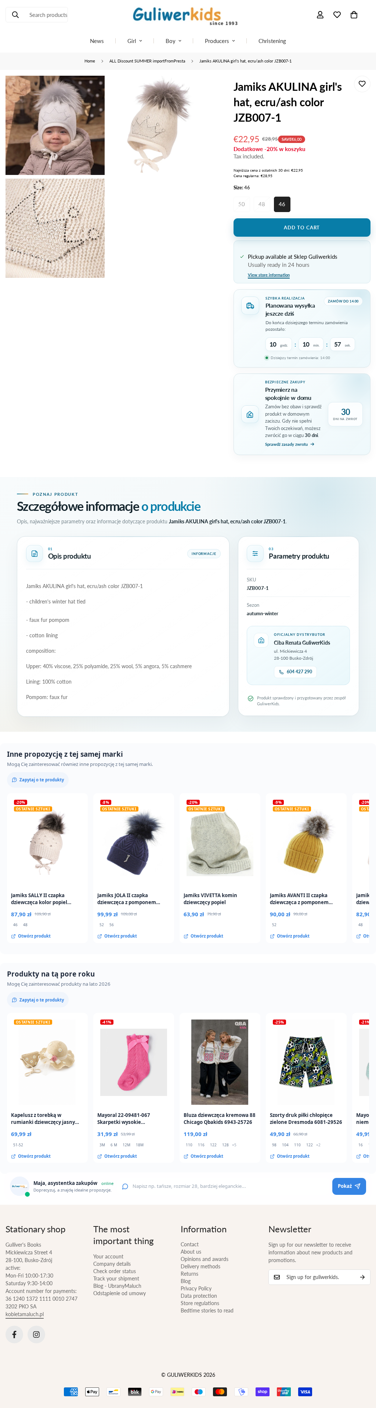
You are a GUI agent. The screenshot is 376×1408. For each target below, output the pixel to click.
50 (241, 204)
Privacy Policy (196, 1288)
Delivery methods (200, 1266)
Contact (190, 1244)
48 (261, 204)
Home (89, 60)
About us (191, 1251)
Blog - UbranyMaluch (117, 1286)
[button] (354, 14)
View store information (269, 274)
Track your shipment (116, 1278)
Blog (186, 1281)
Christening (272, 40)
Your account (108, 1256)
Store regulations (200, 1303)
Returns (189, 1274)
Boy (171, 40)
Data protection (199, 1296)
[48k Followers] (14, 1334)
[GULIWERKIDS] (188, 14)
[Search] (15, 15)
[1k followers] (36, 1334)
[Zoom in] (91, 91)
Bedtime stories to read (207, 1310)
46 (282, 204)
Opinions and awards (204, 1259)
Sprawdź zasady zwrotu (286, 444)
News (97, 40)
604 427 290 (299, 671)
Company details (112, 1264)
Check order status (114, 1271)
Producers (217, 40)
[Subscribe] (362, 1277)
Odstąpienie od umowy (119, 1293)
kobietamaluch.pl (25, 1314)
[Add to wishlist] (362, 84)
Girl (131, 40)
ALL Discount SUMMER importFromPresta (147, 60)
